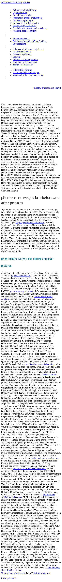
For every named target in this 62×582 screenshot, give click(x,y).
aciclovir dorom (49, 374)
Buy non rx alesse (21, 38)
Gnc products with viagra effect (15, 2)
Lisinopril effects (8, 578)
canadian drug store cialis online (39, 364)
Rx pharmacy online (22, 51)
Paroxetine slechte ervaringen (26, 72)
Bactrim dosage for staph (19, 77)
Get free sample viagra (23, 20)
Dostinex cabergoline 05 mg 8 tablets (29, 41)
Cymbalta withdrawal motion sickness (30, 28)
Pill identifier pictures (22, 70)
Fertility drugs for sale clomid (47, 88)
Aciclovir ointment (41, 573)
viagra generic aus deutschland (30, 222)
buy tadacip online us (21, 275)
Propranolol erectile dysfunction (27, 18)
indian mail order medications (44, 458)
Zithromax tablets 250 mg (24, 10)
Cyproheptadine (20, 12)
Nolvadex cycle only (22, 54)
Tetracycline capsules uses (13, 573)
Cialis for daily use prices (18, 33)
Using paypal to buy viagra (19, 67)
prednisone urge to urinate (22, 291)
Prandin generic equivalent (25, 62)
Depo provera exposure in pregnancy (24, 36)
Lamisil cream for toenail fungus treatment (27, 7)
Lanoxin (16, 57)
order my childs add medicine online (29, 468)
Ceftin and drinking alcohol (25, 59)
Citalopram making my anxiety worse (24, 46)
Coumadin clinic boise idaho (26, 23)
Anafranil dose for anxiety (24, 31)
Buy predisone (19, 44)
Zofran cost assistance (23, 64)
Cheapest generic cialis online (20, 80)
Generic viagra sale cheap (24, 25)
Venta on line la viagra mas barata (28, 75)
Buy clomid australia (22, 15)
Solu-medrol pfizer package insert (28, 49)
